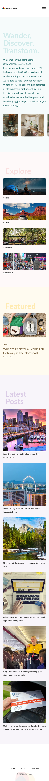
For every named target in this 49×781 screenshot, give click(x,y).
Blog (23, 768)
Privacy (12, 768)
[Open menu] (44, 8)
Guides (5, 345)
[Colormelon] (10, 8)
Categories (35, 768)
